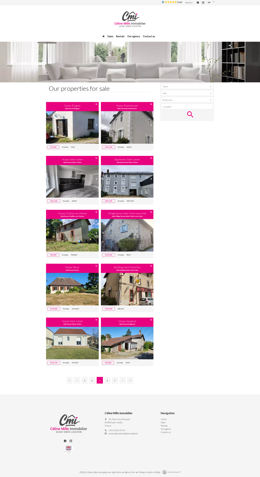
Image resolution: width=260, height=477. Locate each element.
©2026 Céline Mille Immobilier (94, 472)
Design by (174, 472)
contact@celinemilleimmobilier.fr (123, 433)
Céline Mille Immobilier (119, 413)
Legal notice (116, 472)
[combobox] (187, 86)
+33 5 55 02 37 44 (116, 430)
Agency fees (130, 472)
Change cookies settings (149, 472)
